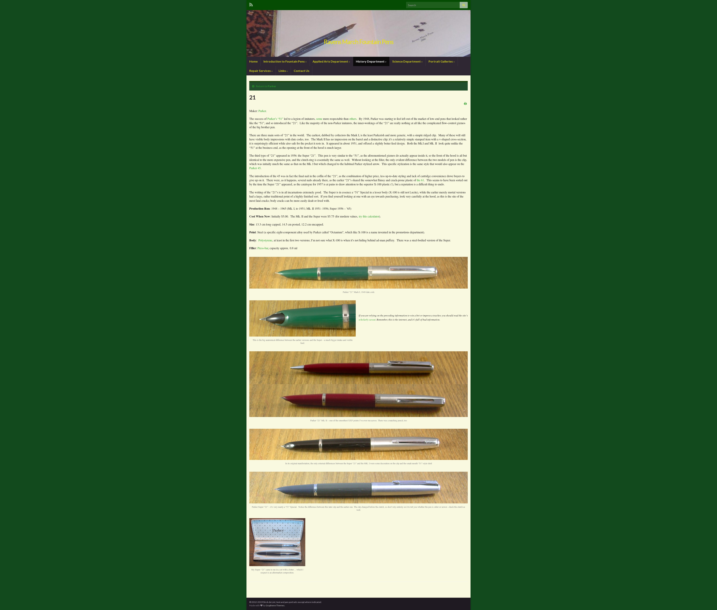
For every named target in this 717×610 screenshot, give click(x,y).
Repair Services (260, 70)
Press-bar (262, 248)
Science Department (406, 61)
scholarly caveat (367, 319)
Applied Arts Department (331, 61)
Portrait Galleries (441, 61)
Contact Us (301, 70)
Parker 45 (255, 168)
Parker (272, 86)
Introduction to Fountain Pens (284, 61)
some (319, 119)
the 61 (420, 180)
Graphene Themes (275, 605)
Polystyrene (265, 240)
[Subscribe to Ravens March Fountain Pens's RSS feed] (251, 4)
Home (253, 61)
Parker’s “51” (275, 119)
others (352, 119)
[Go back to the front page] (358, 33)
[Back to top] (708, 601)
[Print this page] (465, 103)
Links (282, 70)
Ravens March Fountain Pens (358, 41)
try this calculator (369, 216)
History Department (370, 61)
